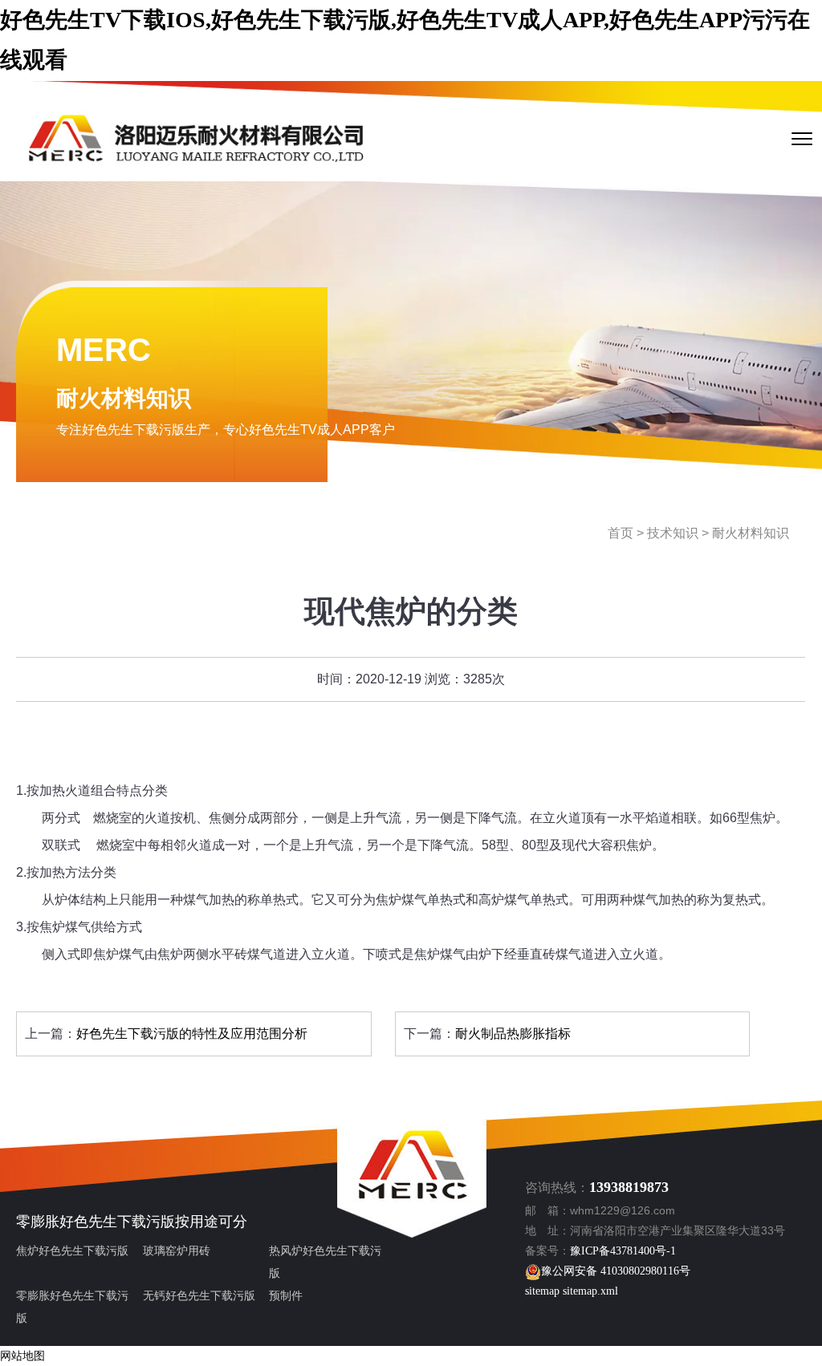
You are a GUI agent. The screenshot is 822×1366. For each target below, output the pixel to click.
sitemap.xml (590, 1291)
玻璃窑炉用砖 (176, 1251)
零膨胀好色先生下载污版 (95, 1222)
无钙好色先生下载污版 (199, 1296)
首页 (620, 533)
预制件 (286, 1296)
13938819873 (629, 1187)
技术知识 (672, 533)
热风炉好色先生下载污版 (325, 1262)
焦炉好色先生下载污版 (72, 1251)
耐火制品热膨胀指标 (513, 1033)
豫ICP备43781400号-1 (623, 1251)
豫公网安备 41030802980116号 (615, 1271)
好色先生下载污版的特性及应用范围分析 (191, 1033)
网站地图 (22, 1356)
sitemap (542, 1291)
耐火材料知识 (750, 533)
